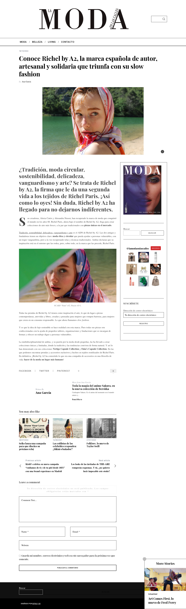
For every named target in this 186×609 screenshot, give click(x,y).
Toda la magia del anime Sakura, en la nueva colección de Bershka (93, 387)
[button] (131, 257)
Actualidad (152, 594)
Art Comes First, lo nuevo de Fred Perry (162, 600)
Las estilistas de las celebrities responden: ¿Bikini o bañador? (65, 446)
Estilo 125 (36, 604)
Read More (77, 399)
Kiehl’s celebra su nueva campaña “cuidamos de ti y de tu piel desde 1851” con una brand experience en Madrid (45, 466)
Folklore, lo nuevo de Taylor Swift (98, 445)
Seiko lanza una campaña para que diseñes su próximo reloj (32, 446)
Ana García (26, 81)
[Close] (144, 558)
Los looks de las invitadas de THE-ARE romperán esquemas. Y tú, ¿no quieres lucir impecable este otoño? (90, 466)
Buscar (126, 228)
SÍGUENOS (156, 248)
